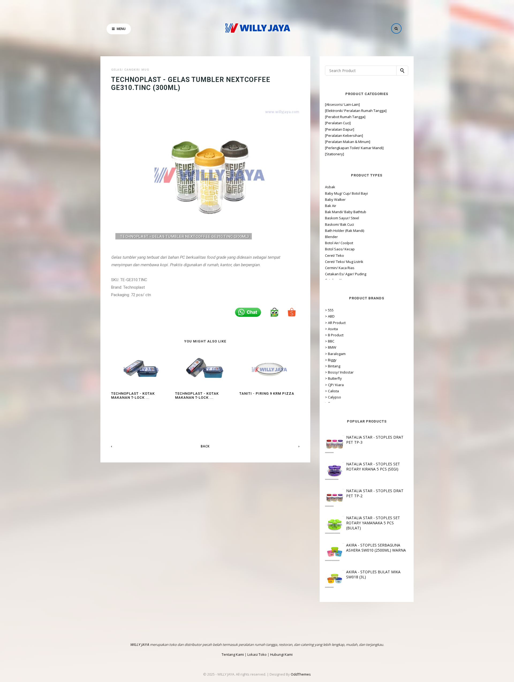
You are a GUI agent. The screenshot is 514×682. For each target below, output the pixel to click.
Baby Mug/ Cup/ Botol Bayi (346, 193)
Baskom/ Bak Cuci (339, 224)
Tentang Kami (233, 654)
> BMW (330, 347)
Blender (331, 236)
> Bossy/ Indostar (339, 372)
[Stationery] (334, 154)
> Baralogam (335, 353)
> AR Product (335, 322)
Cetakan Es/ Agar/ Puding (345, 274)
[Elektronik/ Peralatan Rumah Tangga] (356, 110)
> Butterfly (333, 378)
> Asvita (331, 328)
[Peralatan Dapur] (339, 129)
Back (205, 446)
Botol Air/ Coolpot (339, 242)
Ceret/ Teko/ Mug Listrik (344, 261)
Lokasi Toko (257, 654)
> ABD (330, 316)
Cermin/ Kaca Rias (339, 267)
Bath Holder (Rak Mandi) (344, 230)
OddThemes (301, 674)
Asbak (330, 186)
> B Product (334, 335)
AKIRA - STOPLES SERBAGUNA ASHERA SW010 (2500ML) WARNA (376, 547)
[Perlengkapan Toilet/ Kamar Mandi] (354, 147)
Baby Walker (335, 199)
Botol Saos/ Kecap (340, 249)
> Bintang (332, 366)
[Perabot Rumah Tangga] (345, 116)
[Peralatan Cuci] (338, 122)
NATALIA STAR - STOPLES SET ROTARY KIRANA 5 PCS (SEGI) (373, 466)
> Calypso (333, 397)
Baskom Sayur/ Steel (342, 218)
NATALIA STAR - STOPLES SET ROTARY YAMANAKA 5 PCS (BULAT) (373, 522)
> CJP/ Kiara (334, 384)
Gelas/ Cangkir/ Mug (130, 69)
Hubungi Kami (281, 654)
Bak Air (330, 205)
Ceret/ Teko (334, 255)
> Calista (332, 391)
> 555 (329, 310)
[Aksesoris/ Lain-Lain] (342, 104)
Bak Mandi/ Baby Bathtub (345, 211)
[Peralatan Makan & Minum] (347, 141)
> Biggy (331, 359)
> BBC (329, 341)
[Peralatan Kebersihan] (344, 135)
